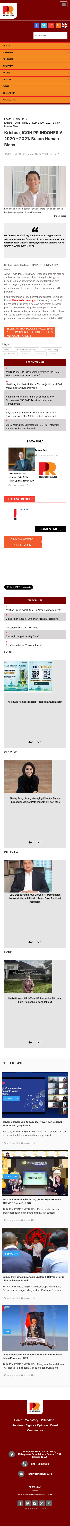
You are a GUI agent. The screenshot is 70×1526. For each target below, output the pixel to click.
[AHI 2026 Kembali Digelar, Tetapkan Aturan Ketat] (31, 676)
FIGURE (20, 119)
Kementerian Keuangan (24, 300)
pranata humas (9, 354)
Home (18, 1420)
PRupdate (47, 1420)
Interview (8, 66)
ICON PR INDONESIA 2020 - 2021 (27, 350)
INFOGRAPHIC (9, 99)
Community (9, 93)
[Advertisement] (35, 564)
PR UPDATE (8, 59)
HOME (6, 45)
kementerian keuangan (51, 350)
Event (6, 86)
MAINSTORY (8, 52)
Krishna (7, 350)
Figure (6, 72)
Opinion (7, 79)
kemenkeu (25, 354)
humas (53, 354)
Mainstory (31, 1420)
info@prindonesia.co (40, 1473)
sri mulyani (40, 354)
